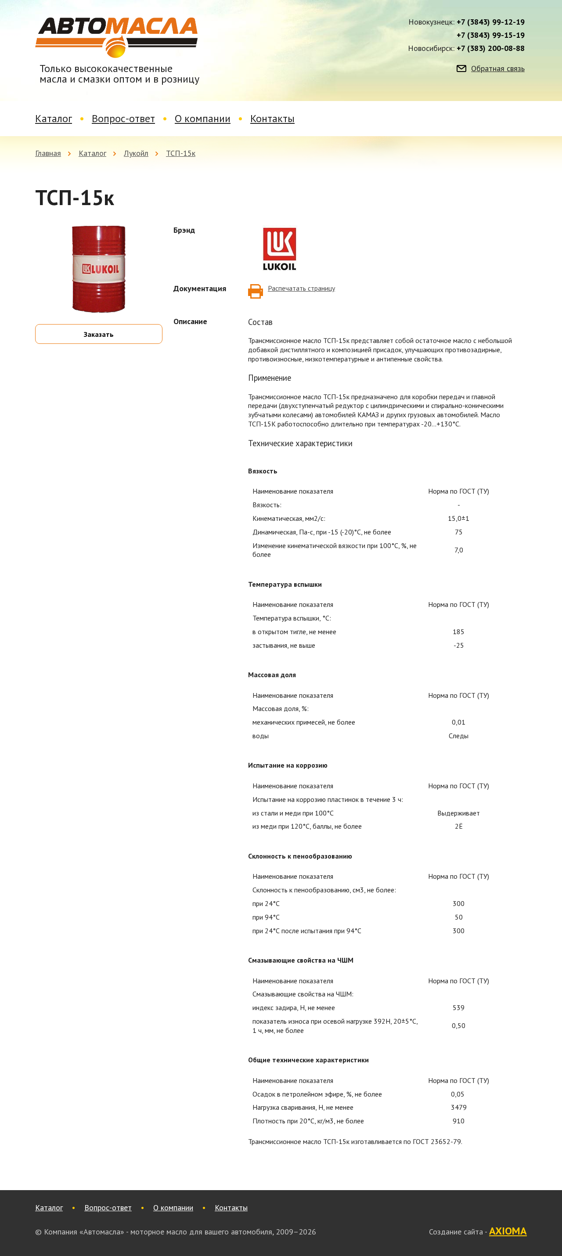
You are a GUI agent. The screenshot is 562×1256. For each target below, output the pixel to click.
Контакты (272, 118)
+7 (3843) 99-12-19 (491, 22)
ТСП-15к (180, 153)
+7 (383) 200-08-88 (491, 48)
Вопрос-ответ (123, 118)
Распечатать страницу (301, 288)
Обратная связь (498, 68)
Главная (48, 153)
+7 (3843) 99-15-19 (491, 35)
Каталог (53, 118)
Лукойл (136, 153)
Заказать (99, 334)
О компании (203, 118)
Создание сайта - (478, 1231)
